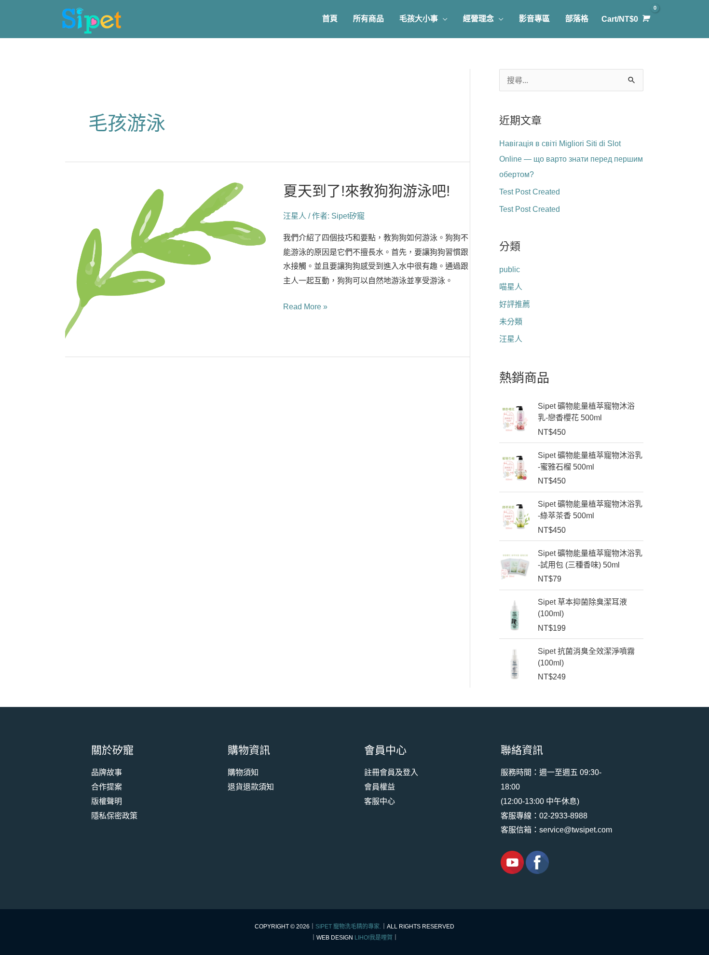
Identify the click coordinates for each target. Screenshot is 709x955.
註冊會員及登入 (391, 772)
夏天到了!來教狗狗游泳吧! (366, 191)
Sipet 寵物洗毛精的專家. (348, 926)
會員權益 (379, 787)
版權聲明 (106, 801)
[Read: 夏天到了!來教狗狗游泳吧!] (166, 260)
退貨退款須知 (251, 787)
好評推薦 (514, 304)
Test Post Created (529, 192)
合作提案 (106, 787)
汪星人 (294, 216)
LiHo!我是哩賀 (373, 937)
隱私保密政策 (114, 816)
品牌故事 (106, 772)
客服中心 (379, 801)
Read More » (305, 307)
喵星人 (510, 287)
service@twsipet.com (575, 830)
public (509, 269)
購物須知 (243, 772)
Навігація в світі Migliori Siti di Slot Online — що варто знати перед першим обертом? (571, 159)
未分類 (510, 322)
